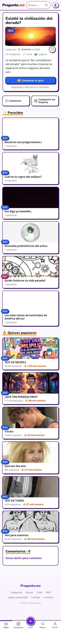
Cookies (35, 597)
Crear (39, 592)
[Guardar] (52, 49)
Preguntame (30, 585)
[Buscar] (46, 5)
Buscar (29, 592)
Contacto (48, 597)
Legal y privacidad (18, 597)
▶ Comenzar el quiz (30, 80)
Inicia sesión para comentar (24, 558)
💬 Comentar (13, 100)
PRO (48, 592)
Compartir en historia (47, 101)
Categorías (16, 592)
